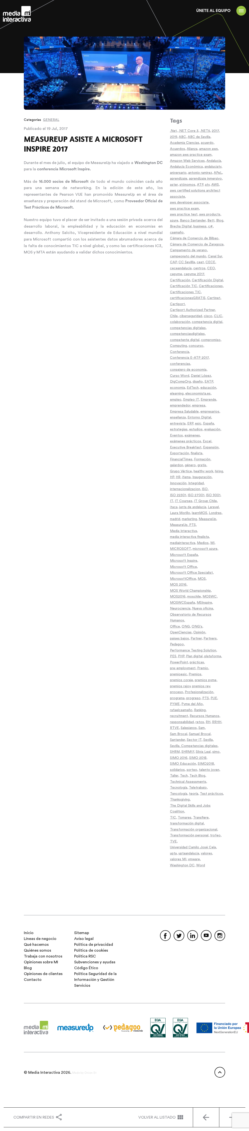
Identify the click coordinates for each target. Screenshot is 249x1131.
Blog (219, 220)
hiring (219, 471)
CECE (210, 262)
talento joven (209, 770)
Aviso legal (84, 939)
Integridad (196, 483)
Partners (210, 638)
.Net (173, 131)
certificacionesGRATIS (187, 298)
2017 (215, 131)
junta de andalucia (192, 507)
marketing (189, 519)
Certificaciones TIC (185, 292)
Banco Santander (193, 220)
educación (208, 387)
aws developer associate (189, 202)
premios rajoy (180, 686)
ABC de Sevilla (199, 137)
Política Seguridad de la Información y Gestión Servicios (95, 979)
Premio (202, 668)
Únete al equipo (213, 11)
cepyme (176, 274)
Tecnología (178, 787)
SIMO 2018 (197, 758)
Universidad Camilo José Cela (193, 847)
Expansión (211, 447)
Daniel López (201, 375)
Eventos (176, 435)
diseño (198, 381)
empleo (175, 399)
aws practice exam (184, 208)
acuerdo (207, 143)
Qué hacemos (36, 945)
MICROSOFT (180, 549)
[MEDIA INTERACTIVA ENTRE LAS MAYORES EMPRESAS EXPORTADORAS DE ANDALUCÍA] (206, 1117)
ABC (182, 137)
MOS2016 (178, 596)
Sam (201, 728)
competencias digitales (188, 328)
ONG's (197, 626)
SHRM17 (187, 752)
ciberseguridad (190, 316)
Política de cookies (91, 950)
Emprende (208, 399)
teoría (193, 793)
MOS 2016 (178, 584)
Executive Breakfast (185, 447)
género (190, 465)
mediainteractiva (182, 543)
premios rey (201, 686)
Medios (203, 543)
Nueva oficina (202, 608)
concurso (196, 346)
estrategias (178, 429)
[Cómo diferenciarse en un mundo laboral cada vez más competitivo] (227, 1117)
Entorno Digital (199, 417)
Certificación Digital (207, 280)
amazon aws (208, 149)
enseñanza (178, 417)
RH (208, 722)
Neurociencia (180, 608)
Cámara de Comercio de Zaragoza (196, 244)
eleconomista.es (198, 393)
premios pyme (205, 680)
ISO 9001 (213, 495)
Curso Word (179, 375)
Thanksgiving (180, 799)
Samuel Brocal (200, 734)
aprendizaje (178, 178)
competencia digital (207, 322)
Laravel (213, 507)
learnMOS (199, 513)
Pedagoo (177, 644)
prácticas (197, 662)
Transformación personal (189, 835)
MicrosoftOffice (183, 578)
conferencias (180, 364)
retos (200, 722)
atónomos (187, 184)
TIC (173, 817)
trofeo (215, 835)
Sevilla (208, 740)
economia (177, 387)
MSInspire (204, 602)
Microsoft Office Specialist (191, 572)
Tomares (184, 817)
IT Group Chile (205, 501)
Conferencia (179, 352)
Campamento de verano (188, 250)
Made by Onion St (84, 1072)
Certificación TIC (183, 286)
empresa (198, 405)
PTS (205, 698)
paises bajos (179, 638)
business (199, 226)
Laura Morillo (180, 513)
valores (206, 853)
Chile (174, 316)
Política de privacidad (93, 945)
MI (212, 543)
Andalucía (213, 161)
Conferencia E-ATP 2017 (189, 357)
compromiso (211, 340)
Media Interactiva (183, 531)
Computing (178, 346)
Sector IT (194, 740)
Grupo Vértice (181, 471)
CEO (211, 268)
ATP (200, 184)
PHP (181, 656)
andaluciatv (213, 166)
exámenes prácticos (185, 441)
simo (216, 752)
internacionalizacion (185, 489)
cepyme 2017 (194, 274)
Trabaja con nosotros (43, 956)
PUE (214, 698)
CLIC (218, 316)
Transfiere (201, 817)
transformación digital (187, 823)
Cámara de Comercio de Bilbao (194, 238)
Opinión (199, 632)
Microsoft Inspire (183, 560)
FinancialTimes (181, 459)
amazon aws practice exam (191, 154)
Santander (177, 740)
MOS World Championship (190, 590)
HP (172, 477)
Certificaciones (211, 286)
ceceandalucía (181, 268)
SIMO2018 (206, 763)
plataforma (212, 656)
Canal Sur (215, 256)
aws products (209, 214)
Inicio (29, 933)
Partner (196, 638)
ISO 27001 (196, 495)
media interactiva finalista (189, 537)
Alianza (192, 149)
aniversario (178, 172)
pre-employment (183, 668)
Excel (207, 441)
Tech (184, 775)
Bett (210, 220)
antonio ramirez (200, 172)
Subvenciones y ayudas (94, 962)
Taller (174, 775)
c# (210, 226)
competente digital (184, 340)
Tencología (178, 793)
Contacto (33, 980)
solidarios (177, 770)
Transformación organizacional (193, 829)
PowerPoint (179, 662)
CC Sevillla (186, 262)
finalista (196, 453)
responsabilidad (182, 722)
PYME (175, 704)
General (51, 120)
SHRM (175, 752)
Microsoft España (184, 555)
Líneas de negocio (40, 939)
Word (200, 865)
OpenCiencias (181, 632)
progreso (193, 698)
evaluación (212, 429)
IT (171, 501)
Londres (215, 513)
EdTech (193, 387)
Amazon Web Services (187, 161)
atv (207, 184)
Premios (195, 674)
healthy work (203, 471)
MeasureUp (207, 519)
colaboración (180, 322)
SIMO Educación (183, 763)
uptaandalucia (188, 853)
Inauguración (202, 477)
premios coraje (181, 680)
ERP (190, 423)
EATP (209, 381)
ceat (200, 262)
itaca (174, 507)
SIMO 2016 (178, 758)
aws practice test (183, 214)
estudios (196, 429)
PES (173, 656)
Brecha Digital (181, 226)
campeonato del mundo (188, 256)
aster (174, 184)
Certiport (177, 304)
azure (174, 220)
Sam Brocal (178, 734)
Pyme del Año (192, 704)
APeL (218, 172)
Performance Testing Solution (193, 650)
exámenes (192, 435)
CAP (173, 262)
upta (173, 853)
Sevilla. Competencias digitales (194, 746)
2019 (173, 137)
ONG (186, 626)
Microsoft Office (183, 567)
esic (198, 423)
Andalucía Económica (186, 166)
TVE (173, 841)
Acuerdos (177, 149)
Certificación (180, 280)
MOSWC (210, 596)
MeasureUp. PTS (183, 525)
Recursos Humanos (204, 716)
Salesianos (189, 728)
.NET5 (205, 131)
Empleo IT (191, 399)
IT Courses (183, 501)
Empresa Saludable (184, 411)
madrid (175, 519)
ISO (205, 489)
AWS (215, 184)
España (208, 423)
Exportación (179, 453)
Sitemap (81, 933)
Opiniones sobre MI (41, 962)
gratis (201, 465)
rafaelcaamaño (181, 710)
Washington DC (182, 865)
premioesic (178, 674)
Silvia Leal (203, 752)
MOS (202, 578)
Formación (202, 459)
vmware (194, 859)
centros (199, 268)
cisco (208, 316)
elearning (177, 393)
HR (178, 477)
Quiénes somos (37, 950)
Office (175, 626)
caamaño (177, 232)
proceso (176, 692)
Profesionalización (199, 692)
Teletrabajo (198, 787)
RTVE (174, 728)
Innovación (178, 483)
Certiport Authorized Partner (192, 310)
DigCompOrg (180, 381)
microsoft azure (205, 549)
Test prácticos (211, 793)
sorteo (192, 770)
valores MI (178, 859)
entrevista (178, 423)
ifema (186, 477)
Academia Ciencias (184, 143)
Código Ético (86, 968)
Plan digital (194, 656)
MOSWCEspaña (182, 602)
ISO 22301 (178, 495)
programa (177, 698)
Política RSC (85, 956)
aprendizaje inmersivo (205, 178)
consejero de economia (188, 369)
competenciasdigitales (187, 334)
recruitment (179, 716)
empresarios (209, 411)
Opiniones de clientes (43, 974)
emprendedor (180, 405)
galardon (176, 465)
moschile (194, 596)
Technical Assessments (188, 781)
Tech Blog (197, 775)
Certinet (213, 298)
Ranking (200, 710)
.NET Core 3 (188, 131)
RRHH (216, 722)
